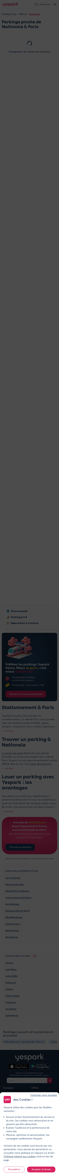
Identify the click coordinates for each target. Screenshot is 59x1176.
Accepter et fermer (41, 1169)
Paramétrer (14, 1169)
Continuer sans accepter (43, 1095)
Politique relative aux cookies (20, 1156)
